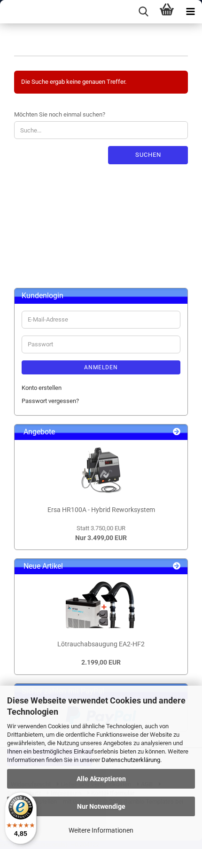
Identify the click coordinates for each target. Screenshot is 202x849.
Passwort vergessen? (50, 400)
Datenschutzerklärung (130, 759)
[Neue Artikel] (176, 566)
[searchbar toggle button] (143, 11)
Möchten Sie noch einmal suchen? (59, 114)
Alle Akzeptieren (101, 779)
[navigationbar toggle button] (190, 11)
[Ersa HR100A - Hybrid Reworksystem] (101, 470)
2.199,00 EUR (101, 662)
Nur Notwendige (101, 806)
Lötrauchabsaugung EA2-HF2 (101, 644)
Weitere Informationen (101, 830)
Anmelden (101, 367)
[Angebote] (176, 432)
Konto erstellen (42, 387)
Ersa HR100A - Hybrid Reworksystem (101, 509)
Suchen (148, 154)
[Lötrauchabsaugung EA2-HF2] (101, 604)
